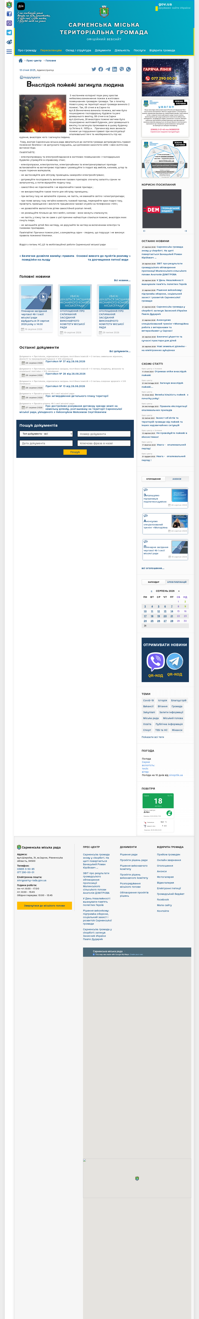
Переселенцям (51, 50)
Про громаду (27, 50)
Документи (103, 50)
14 (172, 611)
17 (145, 616)
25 (152, 621)
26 (158, 621)
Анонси (177, 479)
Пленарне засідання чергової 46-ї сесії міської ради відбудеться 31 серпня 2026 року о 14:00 (35, 317)
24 (145, 621)
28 (171, 621)
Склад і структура (78, 50)
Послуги (140, 50)
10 (145, 611)
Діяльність (122, 50)
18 (152, 616)
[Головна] (9, 4)
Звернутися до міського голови (44, 905)
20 (165, 616)
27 (165, 621)
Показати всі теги (153, 737)
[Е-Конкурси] (170, 208)
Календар (153, 582)
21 (172, 616)
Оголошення (153, 479)
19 (158, 616)
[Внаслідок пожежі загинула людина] (42, 113)
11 (152, 611)
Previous (144, 230)
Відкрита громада (162, 50)
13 (165, 611)
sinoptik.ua (176, 775)
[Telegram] (9, 32)
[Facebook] (9, 14)
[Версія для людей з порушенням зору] (9, 42)
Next (185, 230)
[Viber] (9, 23)
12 (158, 611)
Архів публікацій (176, 582)
